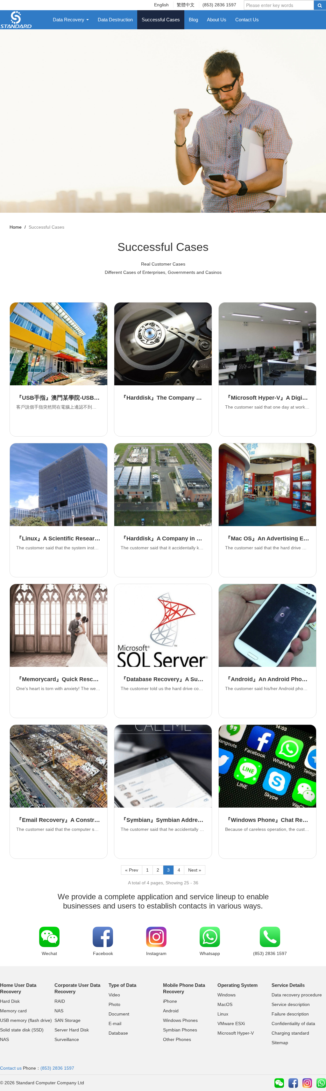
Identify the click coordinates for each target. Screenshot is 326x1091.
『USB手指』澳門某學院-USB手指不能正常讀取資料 (83, 398)
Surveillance (66, 1039)
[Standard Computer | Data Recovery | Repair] (16, 19)
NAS (4, 1039)
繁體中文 (186, 4)
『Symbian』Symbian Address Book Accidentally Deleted (199, 820)
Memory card (13, 1010)
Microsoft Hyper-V (235, 1033)
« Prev (131, 870)
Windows (226, 994)
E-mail (115, 1023)
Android (171, 1010)
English (161, 4)
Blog (193, 19)
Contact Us (247, 19)
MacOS (224, 1004)
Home (16, 227)
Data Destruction (115, 19)
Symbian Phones (180, 1029)
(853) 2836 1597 (219, 4)
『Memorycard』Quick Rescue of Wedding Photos (84, 679)
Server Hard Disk (71, 1029)
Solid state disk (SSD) (22, 1029)
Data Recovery (69, 19)
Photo (114, 1004)
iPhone (170, 1001)
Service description (291, 1004)
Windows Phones (180, 1020)
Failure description (290, 1013)
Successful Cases (161, 19)
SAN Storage (67, 1020)
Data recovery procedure (297, 994)
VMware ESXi (231, 1023)
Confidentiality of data (293, 1023)
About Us (216, 19)
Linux (222, 1013)
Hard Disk (10, 1001)
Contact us (11, 1068)
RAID (59, 1001)
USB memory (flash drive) (26, 1020)
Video (114, 994)
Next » (194, 870)
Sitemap (280, 1042)
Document (119, 1013)
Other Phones (177, 1039)
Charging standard (290, 1033)
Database (118, 1033)
